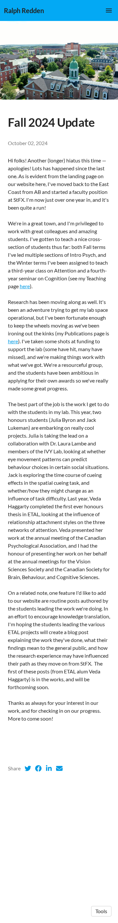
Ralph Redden (24, 10)
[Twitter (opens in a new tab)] (28, 768)
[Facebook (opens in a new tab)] (38, 768)
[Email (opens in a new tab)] (59, 768)
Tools (101, 911)
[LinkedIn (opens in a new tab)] (49, 768)
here (25, 286)
